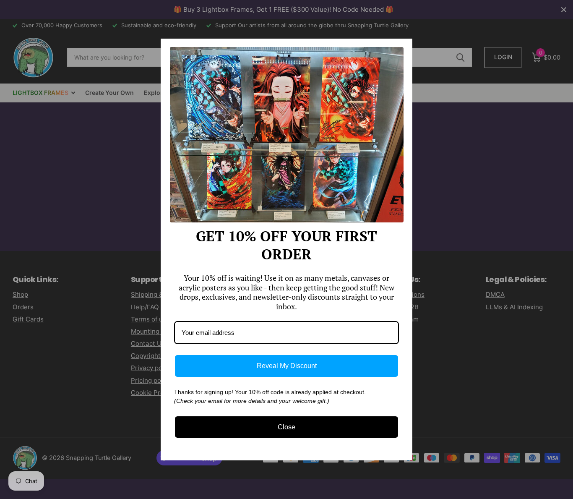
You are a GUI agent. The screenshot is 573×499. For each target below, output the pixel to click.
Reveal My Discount (287, 365)
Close (286, 427)
